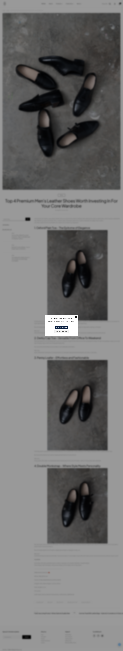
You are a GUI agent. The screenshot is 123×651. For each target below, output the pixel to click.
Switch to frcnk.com (61, 327)
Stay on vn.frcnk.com (61, 331)
